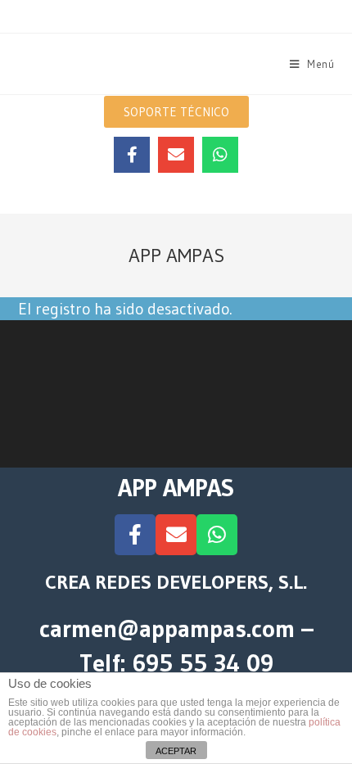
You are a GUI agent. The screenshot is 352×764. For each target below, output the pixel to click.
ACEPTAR (176, 751)
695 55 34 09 (202, 663)
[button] (176, 112)
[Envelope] (176, 155)
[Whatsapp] (220, 155)
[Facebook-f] (132, 155)
